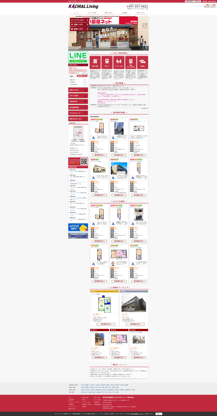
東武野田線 (128, 389)
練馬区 (126, 385)
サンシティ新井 (95, 121)
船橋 (117, 392)
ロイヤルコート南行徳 (135, 247)
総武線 (82, 389)
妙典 (106, 387)
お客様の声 (97, 402)
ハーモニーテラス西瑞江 (136, 332)
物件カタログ (72, 408)
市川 (103, 392)
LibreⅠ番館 (113, 121)
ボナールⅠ (73, 203)
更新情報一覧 (145, 108)
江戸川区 (92, 385)
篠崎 (94, 392)
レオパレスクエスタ (115, 161)
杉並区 (112, 385)
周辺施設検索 (97, 404)
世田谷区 (117, 385)
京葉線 (116, 389)
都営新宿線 (98, 389)
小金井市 (97, 385)
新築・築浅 (85, 397)
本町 (100, 387)
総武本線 (104, 389)
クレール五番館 (96, 294)
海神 (103, 387)
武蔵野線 (122, 389)
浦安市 (108, 385)
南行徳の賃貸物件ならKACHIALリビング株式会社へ (119, 397)
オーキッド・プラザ (135, 207)
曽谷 (96, 387)
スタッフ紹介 (97, 399)
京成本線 (87, 389)
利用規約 (71, 404)
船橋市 (87, 385)
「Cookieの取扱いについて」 (137, 413)
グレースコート (95, 247)
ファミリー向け (86, 402)
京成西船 (98, 392)
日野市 (122, 385)
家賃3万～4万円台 (87, 404)
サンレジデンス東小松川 (136, 161)
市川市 (82, 385)
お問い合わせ (97, 397)
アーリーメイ (114, 247)
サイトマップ (72, 406)
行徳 (114, 392)
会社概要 (71, 399)
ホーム (70, 397)
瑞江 (86, 392)
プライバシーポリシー (74, 402)
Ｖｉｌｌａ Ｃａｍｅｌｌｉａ (138, 121)
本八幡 (82, 392)
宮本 (109, 387)
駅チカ (84, 399)
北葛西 (113, 387)
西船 (117, 387)
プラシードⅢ (94, 332)
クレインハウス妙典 (96, 161)
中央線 (133, 389)
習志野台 (92, 387)
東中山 (110, 392)
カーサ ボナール (74, 214)
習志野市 (103, 385)
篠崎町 (87, 387)
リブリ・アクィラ (125, 294)
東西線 (92, 389)
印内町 (82, 387)
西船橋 (90, 392)
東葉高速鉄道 (110, 389)
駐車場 (84, 406)
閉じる (159, 413)
